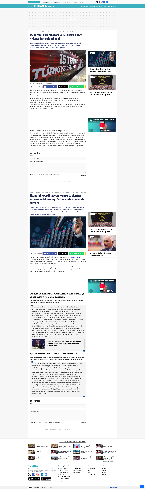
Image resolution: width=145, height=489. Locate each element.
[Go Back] (142, 486)
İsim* (31, 155)
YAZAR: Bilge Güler (49, 250)
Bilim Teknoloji (92, 466)
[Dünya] (102, 243)
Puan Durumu (64, 472)
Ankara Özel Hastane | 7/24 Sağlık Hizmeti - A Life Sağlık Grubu (64, 479)
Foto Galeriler (74, 2)
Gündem (38, 31)
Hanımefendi (91, 474)
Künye (104, 472)
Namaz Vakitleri (66, 2)
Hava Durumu (64, 468)
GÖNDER (83, 175)
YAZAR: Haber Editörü (49, 83)
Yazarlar (62, 474)
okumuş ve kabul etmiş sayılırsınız (45, 174)
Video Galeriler (82, 2)
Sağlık (104, 470)
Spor (89, 470)
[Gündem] (102, 82)
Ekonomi (38, 192)
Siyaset (90, 472)
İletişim (104, 474)
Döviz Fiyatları (77, 468)
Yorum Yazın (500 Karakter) (37, 161)
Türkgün (32, 31)
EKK (51, 257)
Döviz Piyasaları (46, 2)
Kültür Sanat (91, 468)
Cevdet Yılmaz (75, 257)
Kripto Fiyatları (77, 470)
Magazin (104, 468)
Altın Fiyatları (76, 472)
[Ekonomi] (102, 59)
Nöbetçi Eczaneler (56, 2)
